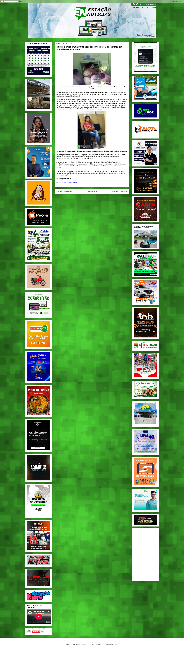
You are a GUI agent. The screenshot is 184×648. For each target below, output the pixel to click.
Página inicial (92, 191)
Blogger (116, 644)
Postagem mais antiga (120, 191)
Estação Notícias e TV (64, 182)
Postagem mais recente (64, 191)
